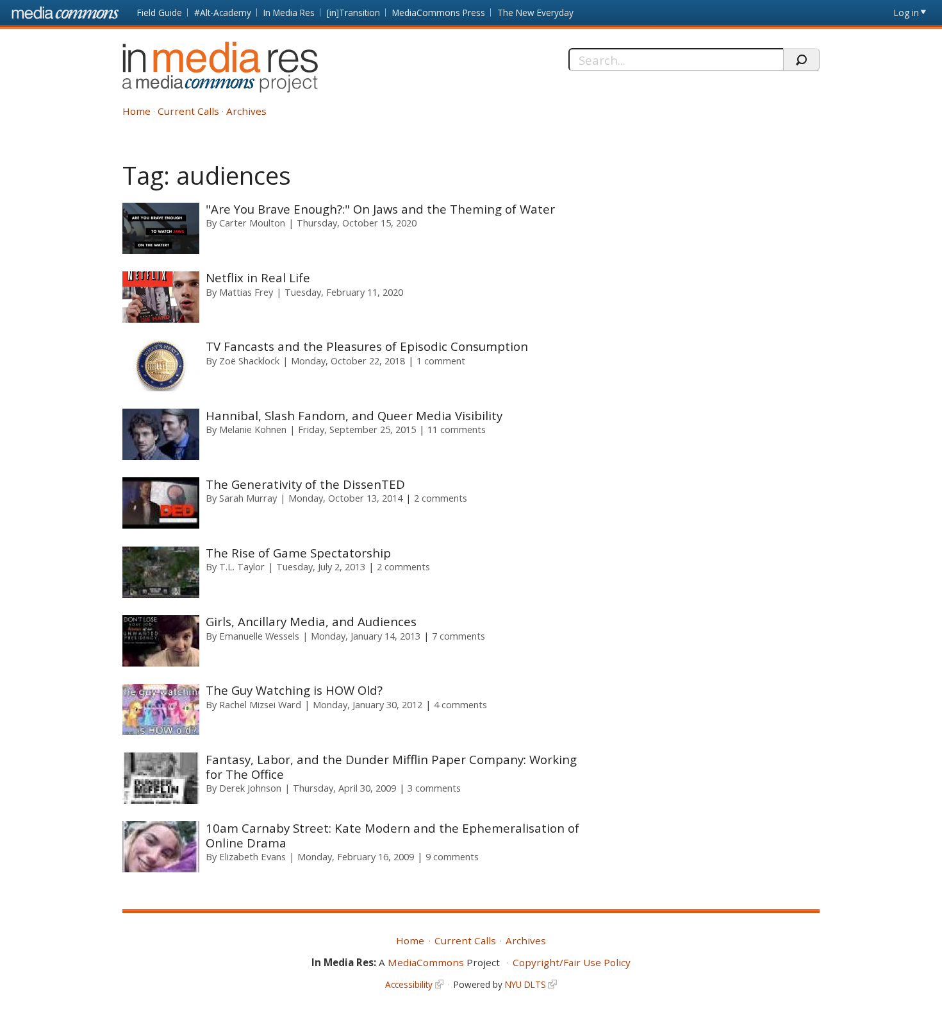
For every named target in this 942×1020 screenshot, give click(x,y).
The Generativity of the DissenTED (305, 484)
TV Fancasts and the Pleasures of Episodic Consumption (368, 346)
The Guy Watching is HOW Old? (294, 690)
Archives (246, 111)
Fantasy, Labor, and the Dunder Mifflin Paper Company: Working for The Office (391, 766)
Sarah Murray (248, 497)
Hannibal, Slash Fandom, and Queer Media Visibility (354, 415)
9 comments (452, 856)
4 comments (460, 704)
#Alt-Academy (222, 12)
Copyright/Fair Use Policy (572, 962)
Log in (906, 12)
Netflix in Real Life (258, 277)
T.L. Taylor (242, 566)
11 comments (456, 429)
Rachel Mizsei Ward (260, 704)
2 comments (440, 497)
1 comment (441, 360)
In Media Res (289, 12)
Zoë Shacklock (249, 360)
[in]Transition (353, 12)
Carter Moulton (252, 222)
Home (136, 111)
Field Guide (159, 12)
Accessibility (409, 984)
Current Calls (188, 111)
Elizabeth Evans (252, 856)
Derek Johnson (250, 787)
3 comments (434, 787)
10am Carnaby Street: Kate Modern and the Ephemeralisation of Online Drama (392, 835)
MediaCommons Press (438, 12)
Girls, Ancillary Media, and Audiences (311, 621)
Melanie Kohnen (252, 429)
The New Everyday (535, 12)
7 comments (458, 635)
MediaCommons (426, 962)
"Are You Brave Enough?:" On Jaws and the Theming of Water (380, 209)
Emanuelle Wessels (259, 635)
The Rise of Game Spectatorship (298, 553)
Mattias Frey (246, 291)
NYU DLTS (525, 984)
